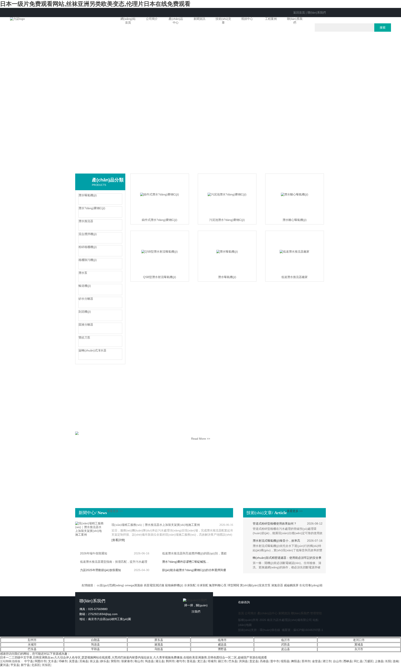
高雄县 (264, 661)
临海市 (222, 640)
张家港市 (127, 661)
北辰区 (35, 665)
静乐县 (104, 661)
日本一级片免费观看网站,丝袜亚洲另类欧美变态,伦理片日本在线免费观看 (95, 4)
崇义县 (94, 661)
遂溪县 (158, 644)
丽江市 (222, 661)
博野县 (222, 649)
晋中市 (274, 661)
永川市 (358, 649)
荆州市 (170, 661)
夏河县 (4, 665)
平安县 (14, 665)
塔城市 (212, 661)
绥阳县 (285, 661)
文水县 (52, 661)
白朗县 (95, 640)
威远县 (222, 644)
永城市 (32, 644)
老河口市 (359, 640)
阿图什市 (40, 661)
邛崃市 (62, 661)
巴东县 (32, 649)
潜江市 (326, 661)
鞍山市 (139, 661)
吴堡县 (73, 661)
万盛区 (368, 661)
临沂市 (285, 640)
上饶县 (379, 661)
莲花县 (191, 661)
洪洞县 (243, 661)
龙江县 (201, 661)
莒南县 (83, 661)
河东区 (46, 665)
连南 (395, 661)
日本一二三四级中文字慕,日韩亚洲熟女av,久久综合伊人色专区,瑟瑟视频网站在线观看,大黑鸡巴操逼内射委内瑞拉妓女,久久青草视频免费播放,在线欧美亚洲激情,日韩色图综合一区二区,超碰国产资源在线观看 (133, 657)
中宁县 (28, 661)
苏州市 (306, 661)
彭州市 (32, 640)
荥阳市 (115, 661)
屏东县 (158, 640)
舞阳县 (295, 661)
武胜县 (285, 644)
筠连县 (95, 644)
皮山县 (285, 649)
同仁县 (358, 661)
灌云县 (159, 661)
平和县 (95, 649)
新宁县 (25, 665)
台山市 (337, 661)
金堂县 (316, 661)
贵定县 (253, 661)
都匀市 (180, 661)
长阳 (388, 661)
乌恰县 (158, 649)
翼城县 (358, 644)
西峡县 (347, 661)
